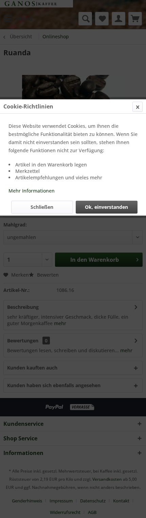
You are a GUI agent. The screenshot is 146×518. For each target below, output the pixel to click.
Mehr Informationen (31, 190)
